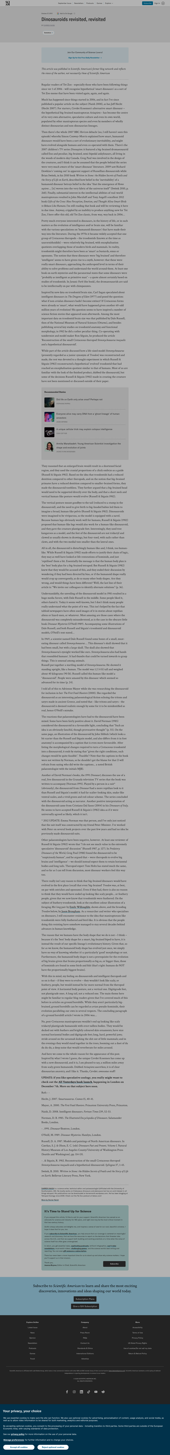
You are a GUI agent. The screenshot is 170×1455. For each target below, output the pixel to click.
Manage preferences (13, 1440)
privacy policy (17, 1434)
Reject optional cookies (53, 1447)
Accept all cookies (19, 1447)
